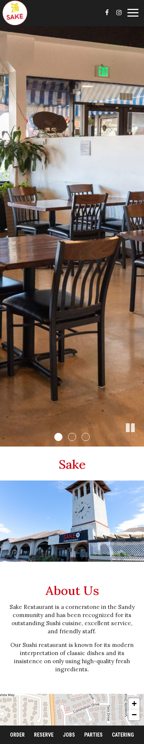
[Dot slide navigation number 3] (86, 437)
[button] (138, 441)
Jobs (69, 735)
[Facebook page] (107, 12)
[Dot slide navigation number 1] (58, 437)
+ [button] (134, 703)
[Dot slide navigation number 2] (72, 437)
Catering (123, 735)
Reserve (44, 735)
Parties (93, 735)
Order (17, 735)
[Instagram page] (119, 12)
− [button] (134, 714)
